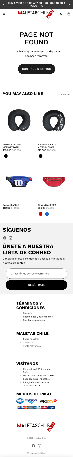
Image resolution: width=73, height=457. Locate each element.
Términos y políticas (36, 453)
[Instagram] (11, 238)
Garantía (27, 313)
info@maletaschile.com (36, 382)
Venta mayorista (32, 345)
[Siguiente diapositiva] (69, 4)
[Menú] (4, 14)
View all (65, 94)
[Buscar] (61, 14)
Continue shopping (36, 69)
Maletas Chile (40, 438)
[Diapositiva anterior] (3, 4)
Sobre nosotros (31, 339)
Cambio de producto (34, 320)
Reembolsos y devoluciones (38, 316)
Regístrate (36, 284)
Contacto (28, 342)
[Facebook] (5, 238)
